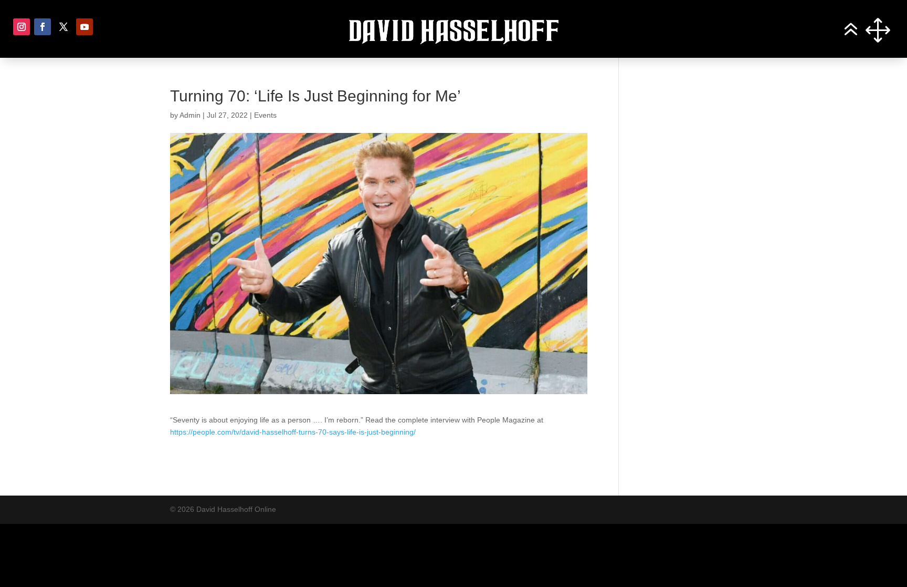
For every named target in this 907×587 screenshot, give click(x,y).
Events (265, 115)
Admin (190, 115)
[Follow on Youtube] (84, 26)
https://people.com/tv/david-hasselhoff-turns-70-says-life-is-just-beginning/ (293, 432)
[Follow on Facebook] (42, 26)
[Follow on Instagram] (21, 26)
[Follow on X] (63, 26)
